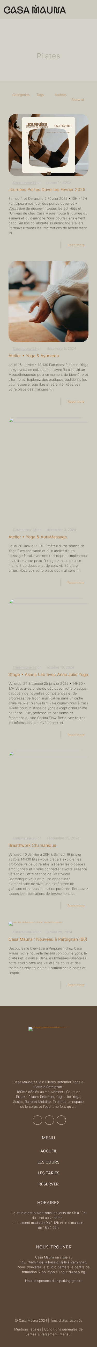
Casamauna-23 (24, 182)
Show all (78, 100)
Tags (40, 95)
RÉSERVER (49, 1184)
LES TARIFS (48, 1172)
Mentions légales (27, 1329)
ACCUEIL (48, 1151)
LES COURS (48, 1162)
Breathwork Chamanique (32, 845)
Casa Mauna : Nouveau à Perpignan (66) (48, 939)
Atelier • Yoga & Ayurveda (34, 355)
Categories (21, 95)
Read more (76, 245)
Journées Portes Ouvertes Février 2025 (47, 189)
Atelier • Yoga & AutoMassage (38, 536)
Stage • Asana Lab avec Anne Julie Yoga (48, 674)
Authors (61, 95)
